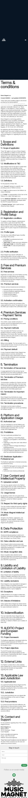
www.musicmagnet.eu (19, 103)
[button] (25, 40)
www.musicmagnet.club (7, 103)
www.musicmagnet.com (7, 105)
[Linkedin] (14, 775)
